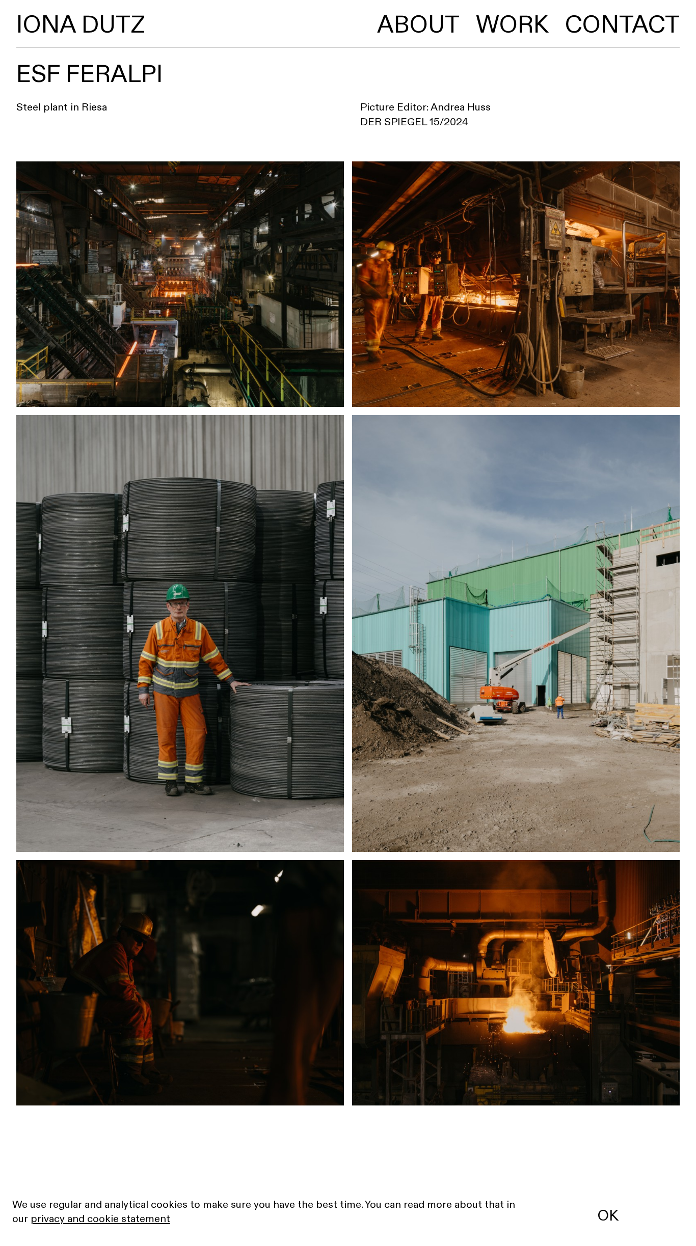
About (418, 24)
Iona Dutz (80, 24)
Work (512, 24)
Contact (622, 24)
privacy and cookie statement (100, 1218)
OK (608, 1215)
